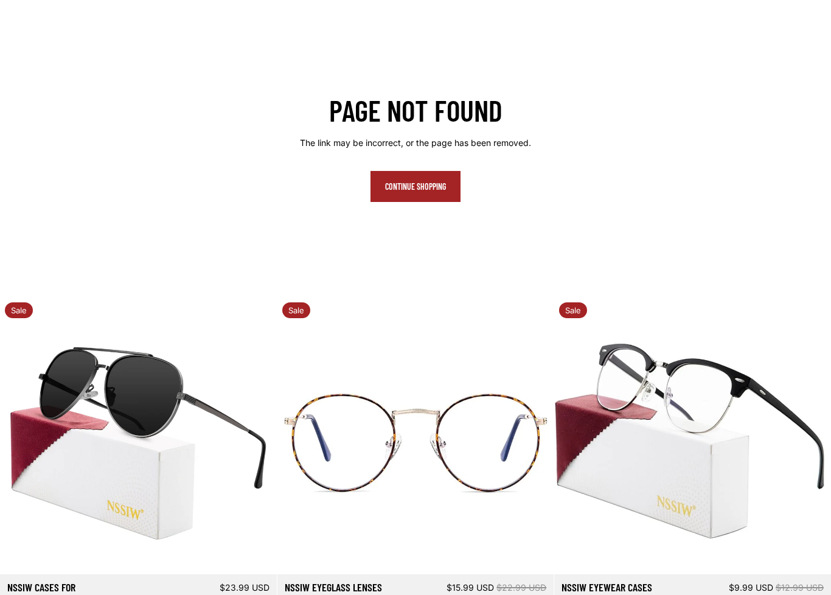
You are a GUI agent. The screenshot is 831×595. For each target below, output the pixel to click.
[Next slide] (258, 436)
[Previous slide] (18, 436)
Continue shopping (415, 186)
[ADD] (258, 555)
